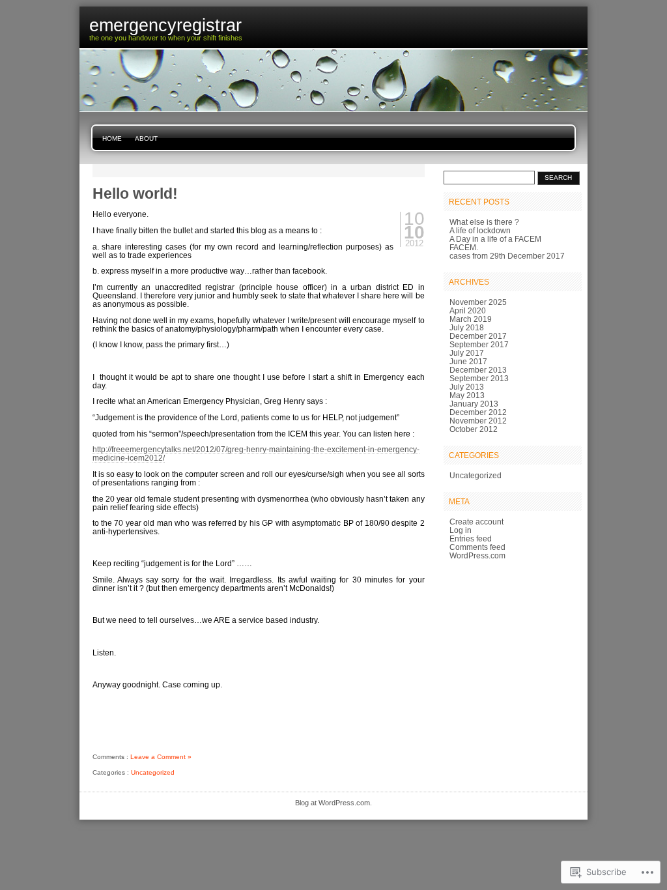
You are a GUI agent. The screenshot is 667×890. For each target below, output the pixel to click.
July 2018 (466, 327)
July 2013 (466, 386)
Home (112, 138)
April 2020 (467, 310)
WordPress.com (477, 555)
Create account (476, 521)
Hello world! (135, 193)
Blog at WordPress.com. (333, 803)
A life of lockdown (480, 230)
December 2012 (478, 412)
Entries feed (470, 538)
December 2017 (478, 336)
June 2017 (468, 361)
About (146, 138)
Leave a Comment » (161, 756)
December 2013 (478, 370)
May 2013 (467, 395)
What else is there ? (484, 222)
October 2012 (473, 429)
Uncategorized (153, 772)
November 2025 (478, 302)
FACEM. (463, 247)
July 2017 (466, 353)
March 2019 (470, 319)
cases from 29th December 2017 (507, 255)
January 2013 (473, 403)
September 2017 (479, 344)
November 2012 (478, 420)
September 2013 (479, 378)
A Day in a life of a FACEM (495, 239)
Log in (460, 530)
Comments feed (477, 547)
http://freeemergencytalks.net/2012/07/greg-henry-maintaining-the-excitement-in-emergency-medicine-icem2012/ (255, 453)
